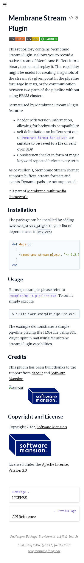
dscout (37, 373)
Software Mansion (52, 427)
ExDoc (37, 545)
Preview (44, 536)
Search (73, 536)
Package (31, 536)
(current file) (58, 536)
